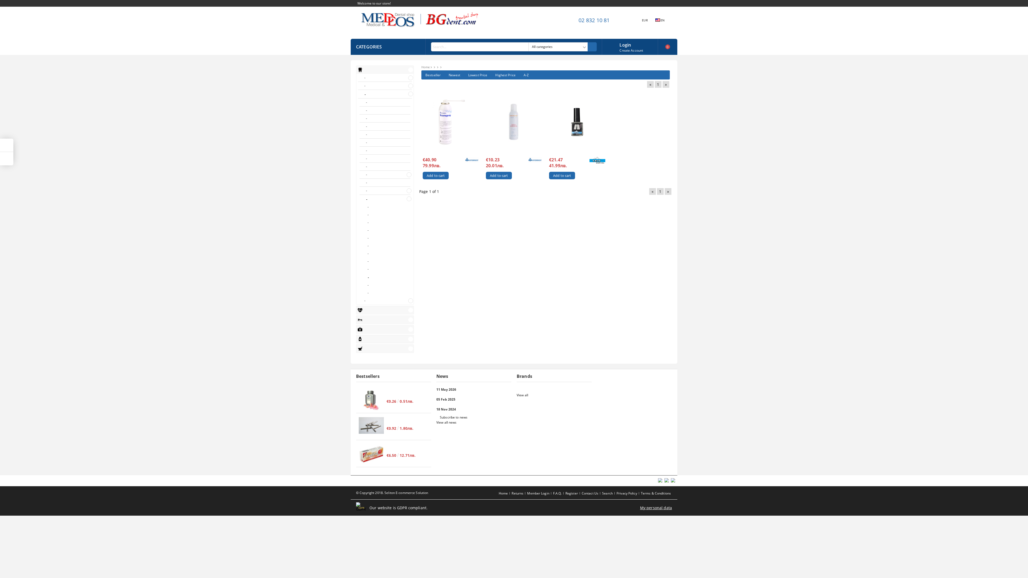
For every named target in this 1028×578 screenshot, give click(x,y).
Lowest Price (477, 75)
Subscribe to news (453, 417)
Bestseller (433, 75)
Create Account (631, 50)
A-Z (526, 75)
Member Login (538, 493)
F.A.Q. (557, 493)
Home (425, 67)
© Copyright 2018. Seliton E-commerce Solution (392, 492)
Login (625, 44)
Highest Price (505, 75)
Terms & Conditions (656, 493)
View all (522, 395)
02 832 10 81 (594, 20)
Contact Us (590, 493)
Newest (454, 75)
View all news (446, 422)
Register (571, 493)
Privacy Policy (627, 493)
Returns (517, 493)
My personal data (656, 507)
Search (607, 493)
